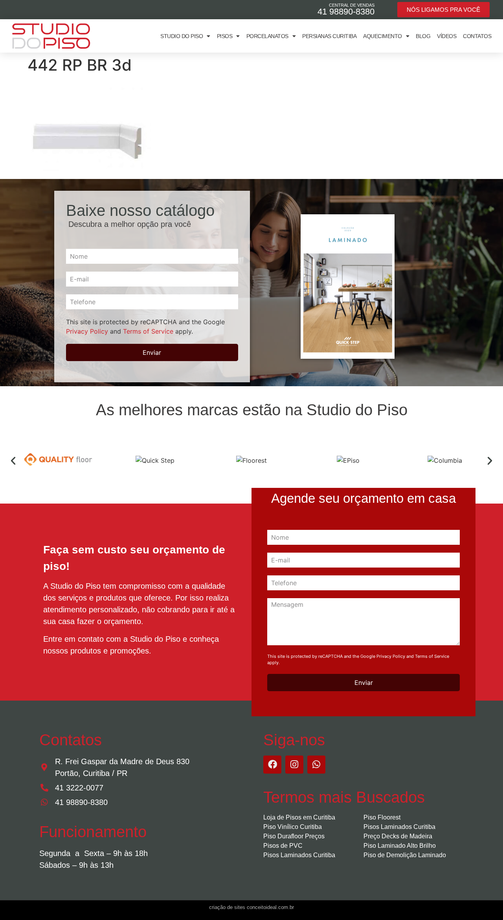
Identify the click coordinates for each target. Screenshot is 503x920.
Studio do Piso (181, 36)
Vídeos (446, 36)
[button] (13, 460)
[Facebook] (272, 765)
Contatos (477, 36)
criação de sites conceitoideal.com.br (251, 907)
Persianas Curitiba (329, 36)
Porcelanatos (267, 36)
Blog (423, 36)
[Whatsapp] (316, 765)
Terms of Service (148, 331)
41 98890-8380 (346, 11)
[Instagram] (294, 765)
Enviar (152, 352)
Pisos (225, 36)
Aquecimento (382, 36)
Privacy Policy (87, 331)
